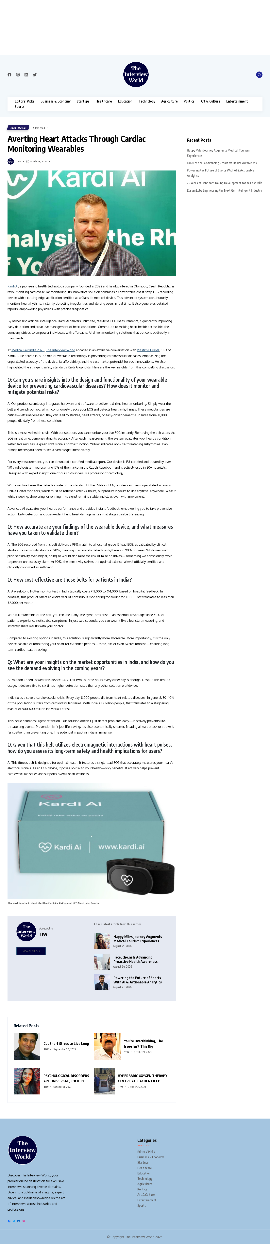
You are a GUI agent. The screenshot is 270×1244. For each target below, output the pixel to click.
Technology (147, 101)
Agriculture (169, 101)
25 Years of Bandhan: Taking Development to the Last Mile (224, 183)
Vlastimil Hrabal (148, 350)
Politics (189, 101)
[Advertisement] (118, 27)
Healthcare (104, 101)
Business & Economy (56, 101)
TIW (18, 161)
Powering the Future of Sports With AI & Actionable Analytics (137, 980)
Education (125, 101)
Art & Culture (210, 101)
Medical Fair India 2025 (27, 350)
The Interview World (60, 350)
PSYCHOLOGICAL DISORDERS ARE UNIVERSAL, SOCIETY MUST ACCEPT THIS (66, 1078)
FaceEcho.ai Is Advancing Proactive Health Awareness (135, 959)
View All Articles (31, 951)
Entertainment (237, 101)
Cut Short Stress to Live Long (66, 1043)
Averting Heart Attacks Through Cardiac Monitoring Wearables (77, 143)
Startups (83, 101)
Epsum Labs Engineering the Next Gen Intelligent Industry (224, 190)
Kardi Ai (13, 286)
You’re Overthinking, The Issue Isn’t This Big (143, 1043)
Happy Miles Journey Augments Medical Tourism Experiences (137, 938)
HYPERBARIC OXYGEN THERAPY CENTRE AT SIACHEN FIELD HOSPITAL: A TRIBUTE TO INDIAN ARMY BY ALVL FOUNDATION (142, 1078)
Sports (20, 106)
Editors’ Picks (24, 101)
